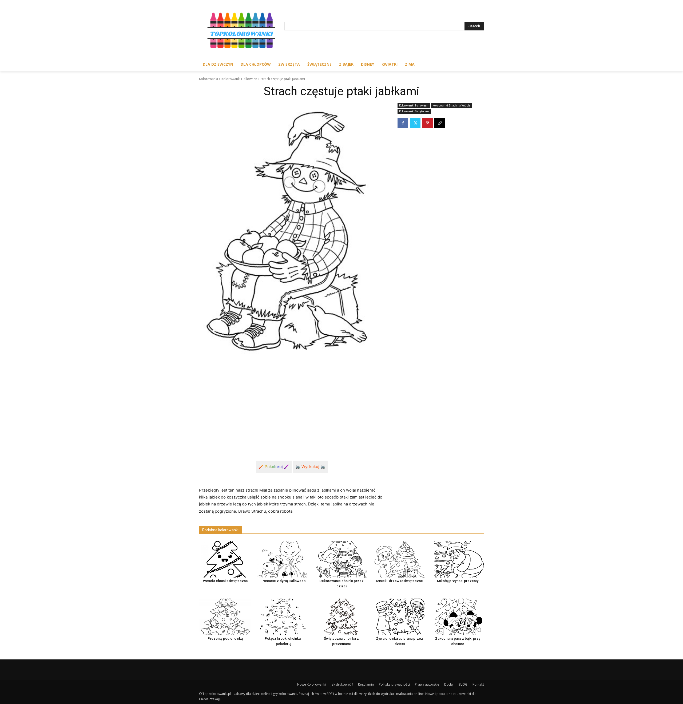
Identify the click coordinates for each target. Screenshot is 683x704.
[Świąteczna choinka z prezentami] (341, 617)
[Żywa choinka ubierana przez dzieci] (400, 617)
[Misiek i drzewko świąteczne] (400, 559)
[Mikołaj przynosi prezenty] (458, 559)
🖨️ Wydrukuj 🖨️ (310, 466)
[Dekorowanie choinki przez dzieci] (341, 559)
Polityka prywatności (394, 684)
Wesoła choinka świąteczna (225, 581)
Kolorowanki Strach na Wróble (451, 105)
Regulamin (366, 684)
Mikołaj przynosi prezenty (457, 581)
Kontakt (478, 684)
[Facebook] (403, 123)
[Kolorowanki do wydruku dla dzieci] (241, 32)
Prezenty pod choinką (225, 638)
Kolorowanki (208, 79)
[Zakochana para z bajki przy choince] (458, 617)
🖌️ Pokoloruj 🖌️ (274, 466)
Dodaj (449, 684)
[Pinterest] (427, 123)
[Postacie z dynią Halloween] (283, 559)
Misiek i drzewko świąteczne (399, 581)
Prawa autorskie (427, 684)
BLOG (463, 684)
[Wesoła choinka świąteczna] (225, 559)
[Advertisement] (292, 403)
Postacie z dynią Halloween (283, 581)
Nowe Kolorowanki (311, 684)
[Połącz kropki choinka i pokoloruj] (283, 617)
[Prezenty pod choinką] (225, 617)
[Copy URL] (439, 123)
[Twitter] (415, 123)
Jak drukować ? (342, 684)
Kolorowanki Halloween (239, 79)
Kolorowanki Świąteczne (414, 111)
